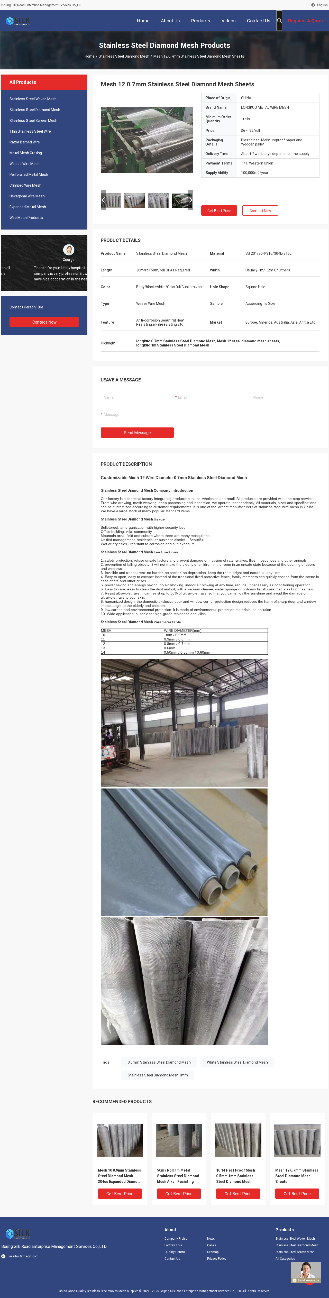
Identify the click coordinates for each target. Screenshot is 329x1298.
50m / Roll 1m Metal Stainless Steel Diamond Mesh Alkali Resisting (178, 1176)
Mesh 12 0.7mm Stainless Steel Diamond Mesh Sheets (296, 1176)
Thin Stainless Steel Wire (30, 131)
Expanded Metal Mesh (28, 207)
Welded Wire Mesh (25, 164)
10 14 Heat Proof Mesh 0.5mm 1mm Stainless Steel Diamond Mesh (235, 1176)
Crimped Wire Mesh (25, 185)
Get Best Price (219, 211)
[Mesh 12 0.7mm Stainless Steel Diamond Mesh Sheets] (147, 139)
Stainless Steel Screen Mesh (33, 120)
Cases (211, 1245)
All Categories (285, 1258)
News (211, 1238)
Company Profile (175, 1238)
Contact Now (44, 322)
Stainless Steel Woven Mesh (33, 99)
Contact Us (172, 1258)
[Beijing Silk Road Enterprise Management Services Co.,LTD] (18, 21)
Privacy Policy (216, 1258)
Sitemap (212, 1252)
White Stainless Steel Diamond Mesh (237, 1062)
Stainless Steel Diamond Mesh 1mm (158, 1075)
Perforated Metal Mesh (29, 174)
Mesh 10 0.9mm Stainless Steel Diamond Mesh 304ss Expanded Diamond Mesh (120, 1176)
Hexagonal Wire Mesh (27, 196)
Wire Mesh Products (26, 218)
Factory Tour (173, 1245)
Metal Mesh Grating (26, 153)
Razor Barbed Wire (25, 142)
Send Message (137, 432)
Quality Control (175, 1252)
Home (90, 56)
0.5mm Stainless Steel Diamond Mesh (159, 1062)
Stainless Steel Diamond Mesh (124, 56)
